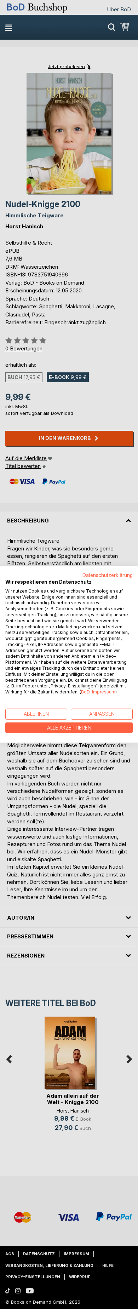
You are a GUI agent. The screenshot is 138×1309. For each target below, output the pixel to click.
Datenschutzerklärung (107, 575)
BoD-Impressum (98, 691)
